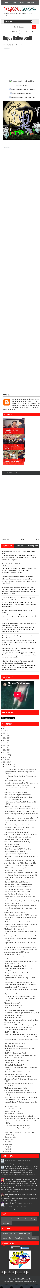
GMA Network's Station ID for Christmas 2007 (19, 1132)
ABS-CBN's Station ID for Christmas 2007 (17, 1029)
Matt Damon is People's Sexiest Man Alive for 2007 (21, 1010)
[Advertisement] (20, 64)
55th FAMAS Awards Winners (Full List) (17, 842)
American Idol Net (9, 1234)
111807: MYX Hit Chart (11, 964)
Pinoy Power (19, 1238)
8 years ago (26, 1164)
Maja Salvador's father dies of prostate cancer (19, 994)
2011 (5, 752)
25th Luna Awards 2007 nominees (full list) (18, 797)
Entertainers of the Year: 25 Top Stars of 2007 (19, 827)
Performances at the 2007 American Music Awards (20, 947)
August (7, 1139)
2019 (5, 733)
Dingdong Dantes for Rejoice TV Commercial (18, 1027)
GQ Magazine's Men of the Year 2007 (16, 912)
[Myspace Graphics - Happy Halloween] (22, 89)
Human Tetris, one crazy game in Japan (17, 891)
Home (7, 2)
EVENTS (19, 44)
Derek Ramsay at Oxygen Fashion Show (17, 837)
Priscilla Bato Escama (12, 1179)
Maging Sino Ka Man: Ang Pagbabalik (16, 973)
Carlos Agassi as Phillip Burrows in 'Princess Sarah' (21, 1097)
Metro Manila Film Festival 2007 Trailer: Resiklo (19, 811)
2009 (5, 757)
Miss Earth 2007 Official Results (14, 1044)
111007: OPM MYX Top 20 (13, 1058)
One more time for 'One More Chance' (16, 832)
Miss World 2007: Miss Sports (14, 1015)
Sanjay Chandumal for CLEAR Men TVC (17, 1100)
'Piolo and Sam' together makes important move (19, 996)
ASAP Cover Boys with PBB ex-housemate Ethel (20, 863)
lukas (6, 1160)
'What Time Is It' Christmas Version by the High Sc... (21, 1025)
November (8, 767)
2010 (5, 755)
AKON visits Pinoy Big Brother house (16, 785)
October (8, 1135)
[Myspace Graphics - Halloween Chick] (22, 97)
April (6, 1149)
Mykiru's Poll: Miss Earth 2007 (14, 1065)
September (8, 1137)
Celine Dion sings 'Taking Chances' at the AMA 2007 (21, 949)
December (8, 764)
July (6, 1142)
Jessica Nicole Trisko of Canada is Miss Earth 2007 (21, 1037)
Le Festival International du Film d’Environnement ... (21, 783)
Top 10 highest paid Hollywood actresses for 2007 (20, 769)
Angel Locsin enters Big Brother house (16, 854)
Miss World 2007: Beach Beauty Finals (17, 1060)
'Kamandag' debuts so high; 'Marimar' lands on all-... (21, 936)
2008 (5, 759)
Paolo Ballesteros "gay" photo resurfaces (11, 1164)
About (14, 2)
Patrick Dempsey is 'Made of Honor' (15, 927)
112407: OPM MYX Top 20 (13, 870)
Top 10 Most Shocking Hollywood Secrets (17, 795)
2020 (5, 731)
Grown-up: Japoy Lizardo (12, 1022)
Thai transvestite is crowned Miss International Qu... (21, 1020)
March (7, 1151)
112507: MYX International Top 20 (15, 868)
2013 (5, 747)
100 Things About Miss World (13, 799)
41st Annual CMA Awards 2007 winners (17, 1090)
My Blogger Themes (30, 1282)
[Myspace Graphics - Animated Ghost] (22, 81)
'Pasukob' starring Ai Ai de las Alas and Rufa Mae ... (21, 906)
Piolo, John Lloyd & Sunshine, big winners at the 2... (21, 961)
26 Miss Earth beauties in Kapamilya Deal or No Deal (21, 1118)
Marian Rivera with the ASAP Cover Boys (17, 849)
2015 (5, 743)
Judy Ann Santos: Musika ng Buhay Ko (17, 894)
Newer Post (5, 539)
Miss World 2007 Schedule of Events (16, 1074)
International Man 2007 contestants (15, 987)
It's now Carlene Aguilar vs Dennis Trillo (17, 825)
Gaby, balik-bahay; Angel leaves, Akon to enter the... (21, 834)
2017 (5, 738)
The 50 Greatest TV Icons (12, 1017)
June (7, 1144)
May (6, 1147)
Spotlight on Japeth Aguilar (13, 1005)
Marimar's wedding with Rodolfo (14, 851)
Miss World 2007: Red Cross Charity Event (18, 884)
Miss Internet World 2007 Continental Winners (19, 1072)
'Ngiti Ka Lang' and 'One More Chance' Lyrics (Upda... (21, 873)
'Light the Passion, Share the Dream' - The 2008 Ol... (21, 924)
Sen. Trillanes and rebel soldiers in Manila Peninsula (21, 809)
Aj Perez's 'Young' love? (12, 846)
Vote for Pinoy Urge (10, 1106)
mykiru (7, 1203)
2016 (5, 740)
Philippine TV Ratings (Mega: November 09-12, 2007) (21, 1013)
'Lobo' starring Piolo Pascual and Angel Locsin (19, 982)
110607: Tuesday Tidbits (12, 1111)
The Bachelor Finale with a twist (14, 929)
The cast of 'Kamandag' (12, 1003)
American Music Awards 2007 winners (16, 952)
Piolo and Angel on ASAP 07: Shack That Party (19, 861)
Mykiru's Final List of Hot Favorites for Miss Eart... (20, 1055)
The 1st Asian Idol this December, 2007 (17, 922)
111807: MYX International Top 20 (15, 966)
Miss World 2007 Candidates (13, 1114)
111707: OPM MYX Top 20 (13, 975)
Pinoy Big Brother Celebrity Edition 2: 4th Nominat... (21, 1034)
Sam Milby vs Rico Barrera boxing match (17, 1077)
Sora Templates (16, 1282)
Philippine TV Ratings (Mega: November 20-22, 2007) (21, 901)
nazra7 (7, 1166)
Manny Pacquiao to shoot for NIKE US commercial (20, 915)
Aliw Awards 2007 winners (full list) (15, 792)
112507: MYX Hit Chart (11, 844)
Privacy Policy (30, 1219)
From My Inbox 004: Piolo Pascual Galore (17, 806)
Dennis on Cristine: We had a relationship (17, 889)
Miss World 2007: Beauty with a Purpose (17, 887)
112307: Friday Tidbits (11, 903)
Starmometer (32, 1238)
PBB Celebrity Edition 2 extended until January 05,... (21, 875)
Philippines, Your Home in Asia (14, 830)
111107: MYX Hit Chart (11, 1032)
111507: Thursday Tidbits (12, 1008)
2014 (5, 745)
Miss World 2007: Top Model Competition (17, 882)
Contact (21, 2)
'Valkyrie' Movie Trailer (11, 1062)
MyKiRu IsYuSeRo (25, 1279)
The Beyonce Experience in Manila (15, 1088)
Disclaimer (6, 1223)
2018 (5, 735)
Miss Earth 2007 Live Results (13, 1046)
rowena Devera (10, 1194)
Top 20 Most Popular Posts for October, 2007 (19, 1125)
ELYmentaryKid (24, 1234)
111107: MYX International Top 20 (15, 1053)
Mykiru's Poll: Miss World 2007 (14, 780)
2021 (5, 728)
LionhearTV (7, 1238)
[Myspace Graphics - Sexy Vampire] (22, 93)
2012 (5, 750)
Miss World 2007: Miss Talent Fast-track (17, 839)
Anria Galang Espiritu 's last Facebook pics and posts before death (18, 1174)
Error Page (30, 2)
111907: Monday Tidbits (12, 954)
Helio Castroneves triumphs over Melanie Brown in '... (21, 818)
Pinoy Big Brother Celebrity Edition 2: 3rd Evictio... (20, 984)
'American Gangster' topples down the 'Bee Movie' (20, 1116)
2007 (5, 762)
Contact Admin (16, 1219)
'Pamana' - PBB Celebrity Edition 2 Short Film (19, 865)
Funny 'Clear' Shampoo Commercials (16, 1109)
